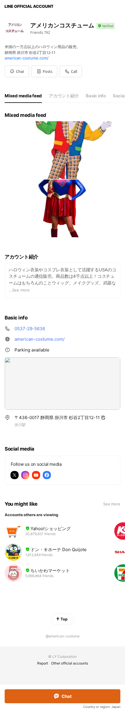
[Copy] (103, 418)
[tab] (23, 96)
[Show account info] (106, 26)
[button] (44, 71)
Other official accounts (69, 663)
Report (42, 663)
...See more (19, 290)
